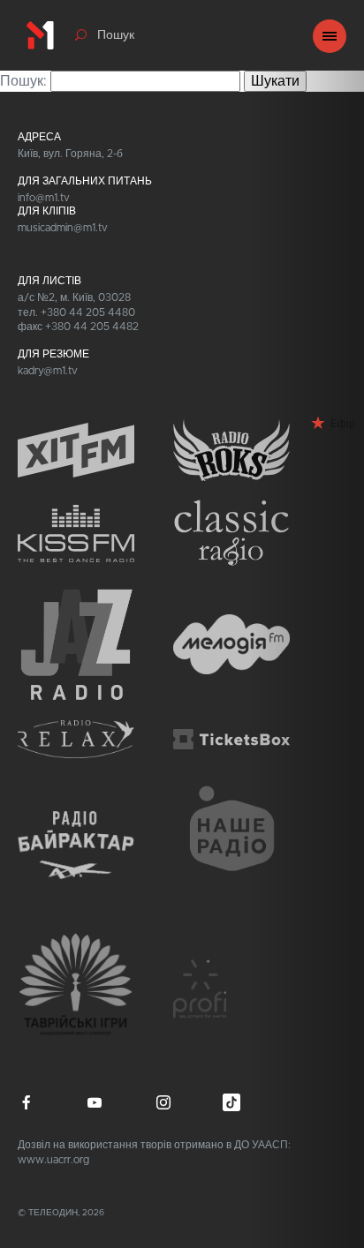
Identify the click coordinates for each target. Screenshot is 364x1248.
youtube (94, 1102)
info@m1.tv (44, 197)
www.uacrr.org (53, 1159)
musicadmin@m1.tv (63, 227)
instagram (163, 1102)
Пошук (115, 35)
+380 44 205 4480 (88, 312)
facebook (26, 1102)
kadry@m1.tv (48, 370)
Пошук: (23, 81)
